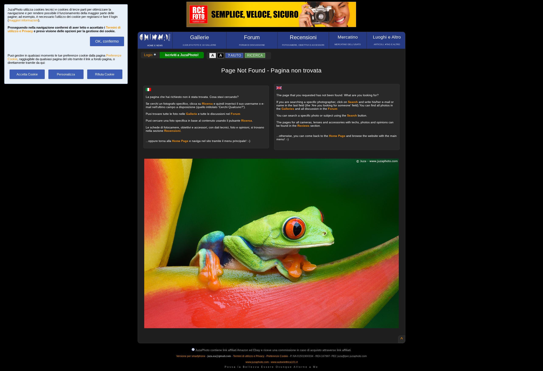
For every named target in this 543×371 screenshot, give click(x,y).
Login (148, 55)
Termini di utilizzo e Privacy (248, 356)
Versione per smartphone (190, 356)
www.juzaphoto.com (257, 362)
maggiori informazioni (23, 20)
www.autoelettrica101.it (284, 362)
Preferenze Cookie (277, 356)
